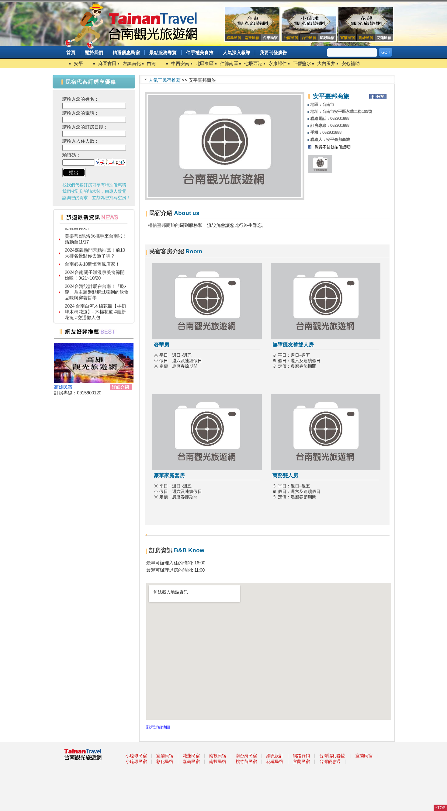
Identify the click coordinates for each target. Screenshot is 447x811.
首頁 (70, 52)
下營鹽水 (302, 63)
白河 (151, 63)
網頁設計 (274, 755)
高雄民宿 (63, 387)
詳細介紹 (120, 387)
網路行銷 (301, 755)
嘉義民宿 (191, 761)
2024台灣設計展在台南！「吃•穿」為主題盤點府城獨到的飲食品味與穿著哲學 (97, 285)
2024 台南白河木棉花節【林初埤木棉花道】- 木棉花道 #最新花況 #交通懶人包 (95, 305)
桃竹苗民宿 (246, 761)
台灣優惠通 (330, 761)
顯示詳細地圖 (158, 727)
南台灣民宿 (246, 755)
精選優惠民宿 (126, 52)
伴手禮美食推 (199, 52)
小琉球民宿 (136, 755)
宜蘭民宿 (164, 755)
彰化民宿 (164, 761)
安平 (78, 63)
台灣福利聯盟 (332, 755)
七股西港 (253, 63)
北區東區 (205, 63)
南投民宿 (217, 755)
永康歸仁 (278, 63)
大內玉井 (326, 63)
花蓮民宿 (191, 755)
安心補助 (350, 63)
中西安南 (180, 63)
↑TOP (440, 808)
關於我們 (94, 52)
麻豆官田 (107, 63)
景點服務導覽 (163, 52)
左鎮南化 (132, 63)
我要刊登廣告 (273, 52)
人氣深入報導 (236, 52)
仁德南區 (229, 63)
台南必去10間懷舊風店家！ (92, 257)
